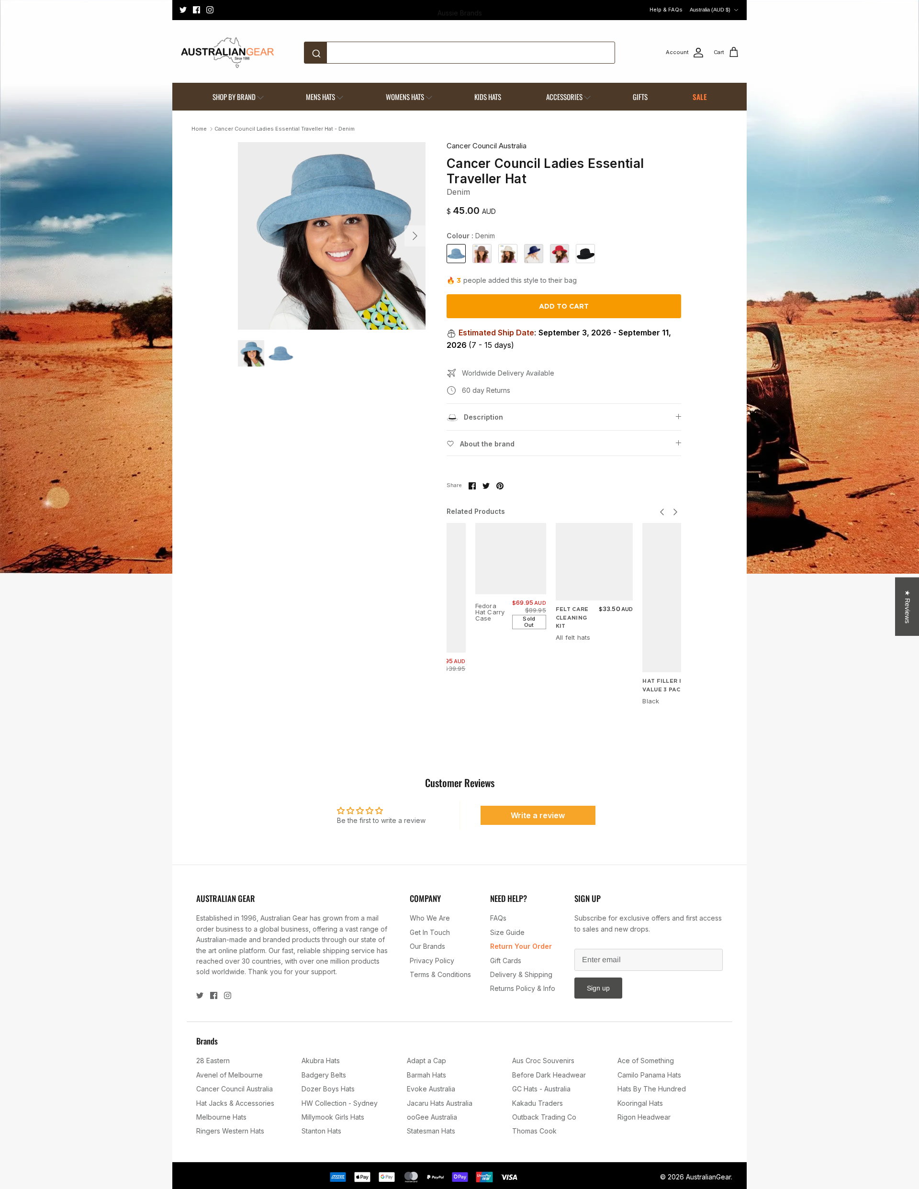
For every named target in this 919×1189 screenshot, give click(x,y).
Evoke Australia (431, 1089)
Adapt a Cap (426, 1060)
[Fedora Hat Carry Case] (510, 558)
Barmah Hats (426, 1075)
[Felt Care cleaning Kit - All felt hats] (594, 561)
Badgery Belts (324, 1075)
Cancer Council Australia (487, 145)
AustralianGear (708, 1177)
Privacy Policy (432, 960)
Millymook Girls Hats (333, 1117)
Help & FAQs (666, 9)
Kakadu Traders (537, 1103)
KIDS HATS (487, 96)
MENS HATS (320, 96)
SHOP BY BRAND (234, 96)
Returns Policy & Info (522, 988)
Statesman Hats (431, 1131)
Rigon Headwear (644, 1117)
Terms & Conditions (440, 974)
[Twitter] (183, 9)
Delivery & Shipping (521, 974)
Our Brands (427, 946)
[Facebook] (196, 9)
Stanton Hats (321, 1131)
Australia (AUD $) (710, 9)
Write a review (538, 815)
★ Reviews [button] (907, 606)
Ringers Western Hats (230, 1131)
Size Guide (507, 932)
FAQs (498, 918)
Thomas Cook (534, 1131)
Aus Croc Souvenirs (543, 1060)
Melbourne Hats (221, 1117)
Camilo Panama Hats (649, 1075)
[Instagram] (209, 9)
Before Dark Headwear (549, 1075)
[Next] (415, 235)
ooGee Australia (432, 1117)
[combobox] (459, 53)
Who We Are (430, 918)
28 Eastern (213, 1060)
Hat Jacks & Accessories (235, 1103)
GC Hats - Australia (541, 1089)
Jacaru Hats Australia (439, 1103)
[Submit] (318, 52)
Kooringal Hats (640, 1103)
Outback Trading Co (544, 1117)
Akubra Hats (321, 1060)
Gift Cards (505, 960)
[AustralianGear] (227, 52)
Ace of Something (645, 1060)
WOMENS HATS (405, 96)
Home (199, 128)
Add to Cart (564, 306)
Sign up (598, 988)
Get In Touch (430, 932)
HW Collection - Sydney (340, 1103)
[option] (332, 236)
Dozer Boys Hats (328, 1089)
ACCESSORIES (564, 96)
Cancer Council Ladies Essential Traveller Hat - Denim (284, 128)
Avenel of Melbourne (229, 1075)
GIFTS (640, 96)
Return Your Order (521, 946)
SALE (700, 96)
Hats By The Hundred (651, 1089)
